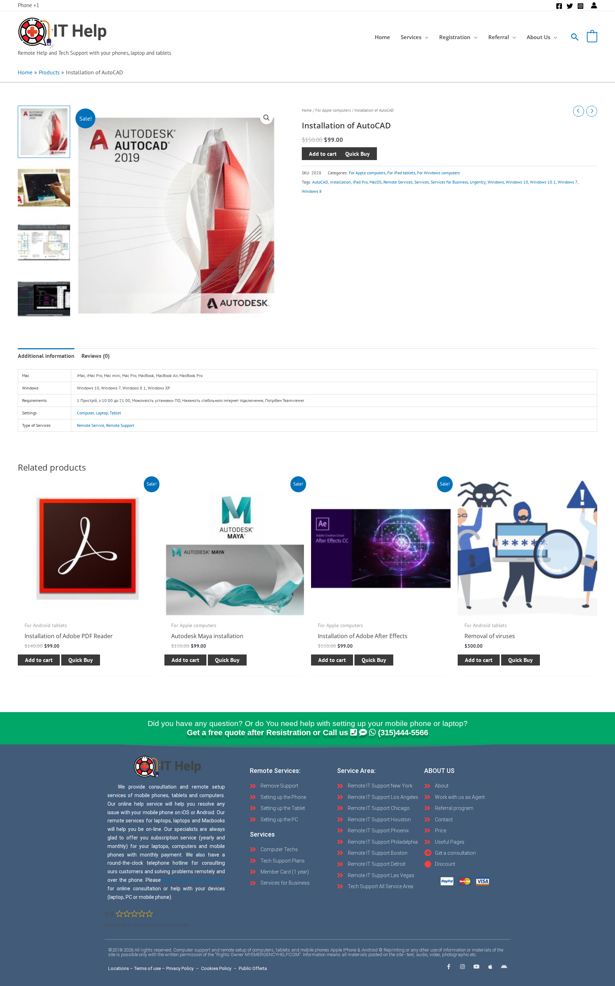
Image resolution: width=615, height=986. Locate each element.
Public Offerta (253, 968)
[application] (425, 37)
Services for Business (449, 182)
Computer (85, 412)
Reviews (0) (96, 355)
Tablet (115, 412)
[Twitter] (570, 6)
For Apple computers (333, 110)
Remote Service (90, 425)
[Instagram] (580, 6)
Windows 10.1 (543, 182)
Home (307, 110)
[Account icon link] (594, 5)
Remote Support (120, 425)
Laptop (102, 412)
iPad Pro (360, 182)
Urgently (478, 182)
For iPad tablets (401, 172)
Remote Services (397, 182)
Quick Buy (80, 659)
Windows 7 (568, 182)
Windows (496, 182)
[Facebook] (559, 6)
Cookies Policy (216, 968)
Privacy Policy (180, 968)
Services (421, 182)
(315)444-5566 (403, 732)
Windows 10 (517, 182)
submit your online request (194, 880)
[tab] (46, 355)
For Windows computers (438, 172)
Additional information (46, 355)
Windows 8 (312, 191)
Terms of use (147, 968)
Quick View (87, 611)
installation (340, 182)
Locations (118, 968)
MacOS (375, 182)
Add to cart (323, 153)
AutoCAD (320, 182)
